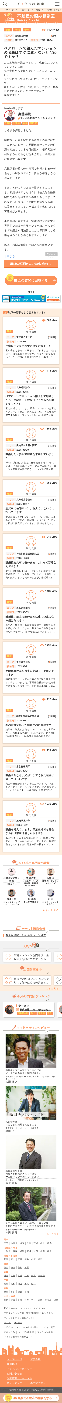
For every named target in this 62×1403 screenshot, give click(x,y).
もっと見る (52, 910)
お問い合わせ (14, 1373)
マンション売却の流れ (27, 1327)
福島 (49, 1251)
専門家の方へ (38, 1383)
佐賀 (13, 1300)
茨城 (36, 1243)
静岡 (13, 1267)
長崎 (20, 1300)
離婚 (38, 10)
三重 (26, 1267)
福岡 (6, 1300)
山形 (42, 1251)
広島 (26, 1283)
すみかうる (9, 1332)
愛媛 (20, 1292)
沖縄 (56, 1300)
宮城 (29, 1251)
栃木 (42, 1243)
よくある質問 (48, 1327)
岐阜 (6, 1267)
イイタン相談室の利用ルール (18, 1337)
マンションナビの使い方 (33, 1308)
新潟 (6, 1259)
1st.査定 (18, 1322)
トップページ (8, 10)
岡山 (20, 1283)
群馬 (49, 1243)
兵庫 (26, 1275)
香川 (13, 1292)
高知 (26, 1292)
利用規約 (12, 1364)
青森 (15, 1251)
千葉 (29, 1243)
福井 (26, 1259)
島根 (13, 1283)
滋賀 (6, 1275)
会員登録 (8, 1327)
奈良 (33, 1275)
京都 (13, 1275)
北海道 (7, 1251)
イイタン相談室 (26, 1332)
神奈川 (14, 1243)
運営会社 (35, 1359)
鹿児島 (48, 1300)
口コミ (7, 1322)
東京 (6, 1243)
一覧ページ (25, 10)
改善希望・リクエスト (19, 1378)
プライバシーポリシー (19, 1368)
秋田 (36, 1251)
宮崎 (40, 1300)
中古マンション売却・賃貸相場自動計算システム (28, 1313)
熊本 (26, 1300)
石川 (20, 1259)
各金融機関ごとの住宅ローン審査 (26, 935)
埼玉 (22, 1243)
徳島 (6, 1292)
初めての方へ (10, 1308)
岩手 (22, 1251)
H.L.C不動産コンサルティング (38, 118)
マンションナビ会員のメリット (19, 1318)
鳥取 (6, 1283)
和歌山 (41, 1275)
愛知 (20, 1267)
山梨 (33, 1259)
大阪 (20, 1275)
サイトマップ (14, 1383)
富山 (13, 1259)
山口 (33, 1283)
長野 (40, 1259)
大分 (33, 1300)
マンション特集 (45, 1332)
